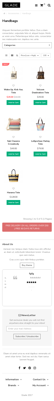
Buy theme (27, 265)
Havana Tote (13, 192)
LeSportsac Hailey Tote (40, 143)
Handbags (26, 13)
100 (45, 55)
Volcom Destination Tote (40, 91)
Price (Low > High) (28, 55)
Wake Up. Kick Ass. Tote (13, 91)
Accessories (13, 13)
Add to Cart (13, 102)
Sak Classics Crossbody (13, 143)
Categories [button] (9, 45)
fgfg (27, 273)
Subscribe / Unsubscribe (27, 336)
